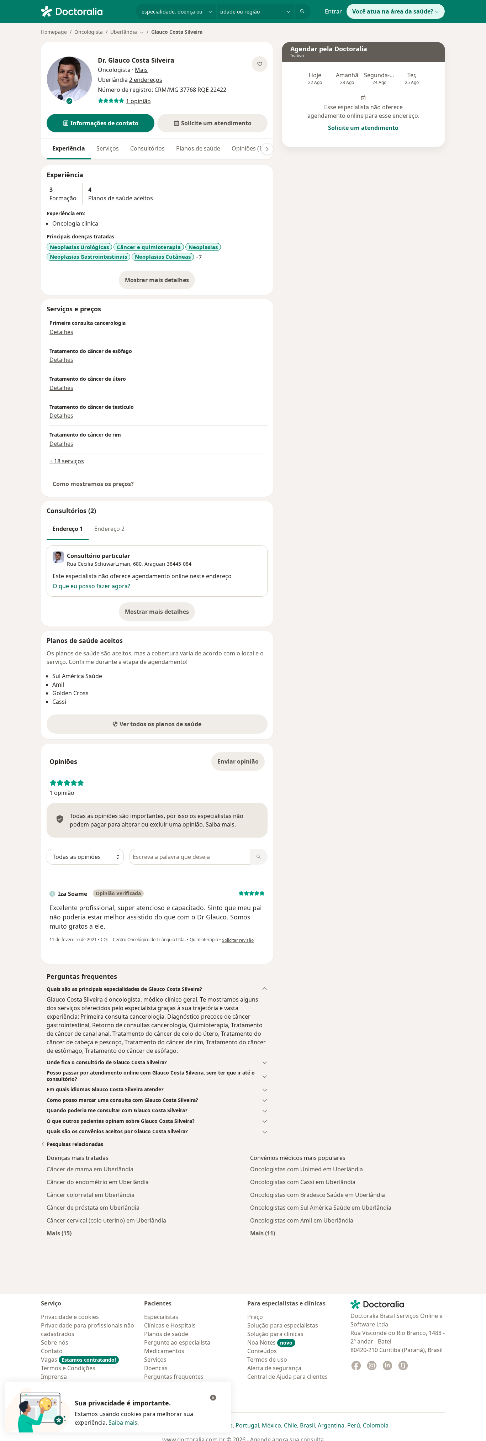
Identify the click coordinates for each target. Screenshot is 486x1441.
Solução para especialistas (282, 1325)
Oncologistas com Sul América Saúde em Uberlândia (320, 1208)
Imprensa (54, 1377)
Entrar (333, 11)
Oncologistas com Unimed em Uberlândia (306, 1169)
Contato (52, 1351)
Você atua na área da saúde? (392, 11)
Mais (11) (262, 1233)
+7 (198, 257)
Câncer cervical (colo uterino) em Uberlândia (106, 1220)
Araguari (154, 563)
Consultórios (147, 148)
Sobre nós (54, 1342)
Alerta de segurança (274, 1368)
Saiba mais (123, 1422)
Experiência (68, 148)
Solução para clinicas (275, 1334)
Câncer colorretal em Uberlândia (90, 1195)
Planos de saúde (198, 148)
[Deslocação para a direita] (267, 149)
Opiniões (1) (248, 148)
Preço (255, 1317)
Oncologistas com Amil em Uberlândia (301, 1220)
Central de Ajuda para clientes (287, 1377)
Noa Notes (269, 1342)
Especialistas (161, 1317)
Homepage (54, 31)
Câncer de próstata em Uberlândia (93, 1208)
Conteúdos (262, 1351)
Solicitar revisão (238, 940)
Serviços (107, 148)
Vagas (78, 1359)
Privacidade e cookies (70, 1317)
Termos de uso (267, 1359)
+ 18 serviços (66, 461)
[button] (100, 123)
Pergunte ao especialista (177, 1342)
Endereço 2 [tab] (109, 529)
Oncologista (88, 31)
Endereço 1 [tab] (67, 529)
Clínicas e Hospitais (170, 1325)
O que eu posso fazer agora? (91, 586)
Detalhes (61, 332)
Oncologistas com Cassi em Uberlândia (302, 1182)
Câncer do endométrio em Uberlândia (98, 1182)
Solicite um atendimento (363, 128)
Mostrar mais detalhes (160, 282)
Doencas (156, 1368)
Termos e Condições (68, 1368)
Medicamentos (164, 1351)
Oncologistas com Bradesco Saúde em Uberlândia (317, 1195)
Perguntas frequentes (174, 1377)
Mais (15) (59, 1233)
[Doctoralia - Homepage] (85, 11)
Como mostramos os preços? (93, 484)
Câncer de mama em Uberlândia (90, 1169)
